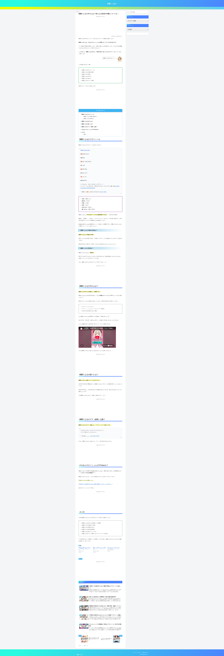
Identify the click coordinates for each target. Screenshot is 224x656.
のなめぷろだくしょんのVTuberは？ (90, 129)
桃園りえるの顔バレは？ (87, 124)
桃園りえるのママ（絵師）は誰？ (89, 126)
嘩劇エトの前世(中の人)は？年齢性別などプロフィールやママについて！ (99, 548)
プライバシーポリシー (137, 652)
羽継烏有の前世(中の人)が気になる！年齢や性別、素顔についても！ (85, 548)
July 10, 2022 (103, 191)
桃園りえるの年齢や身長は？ (90, 116)
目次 (99, 110)
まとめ (83, 132)
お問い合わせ (145, 652)
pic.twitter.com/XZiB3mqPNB (87, 188)
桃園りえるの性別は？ (89, 118)
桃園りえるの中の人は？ (87, 121)
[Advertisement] (100, 25)
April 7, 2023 (96, 436)
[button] (147, 12)
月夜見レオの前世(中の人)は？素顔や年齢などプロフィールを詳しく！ (96, 484)
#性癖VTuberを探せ (85, 150)
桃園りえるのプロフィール (88, 114)
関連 (85, 134)
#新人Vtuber (116, 186)
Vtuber (81, 558)
